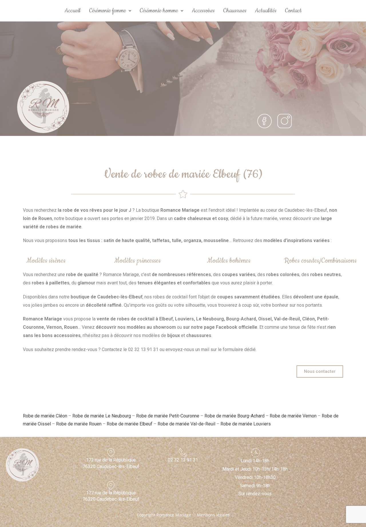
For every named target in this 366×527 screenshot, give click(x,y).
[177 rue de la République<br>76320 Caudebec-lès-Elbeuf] (111, 485)
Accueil (73, 11)
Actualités (266, 11)
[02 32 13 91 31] (183, 452)
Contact (293, 11)
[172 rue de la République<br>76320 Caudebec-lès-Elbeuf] (111, 452)
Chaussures (234, 11)
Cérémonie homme (159, 11)
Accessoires (203, 11)
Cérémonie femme (107, 11)
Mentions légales (213, 515)
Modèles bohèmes (228, 261)
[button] (110, 11)
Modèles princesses (137, 261)
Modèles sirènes (45, 261)
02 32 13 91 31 (183, 460)
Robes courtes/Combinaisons (320, 261)
